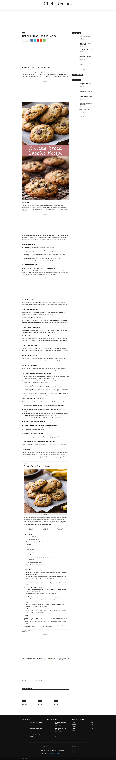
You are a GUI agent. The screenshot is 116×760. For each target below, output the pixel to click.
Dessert (27, 31)
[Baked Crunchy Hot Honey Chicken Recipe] (75, 45)
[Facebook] (31, 40)
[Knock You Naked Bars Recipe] (75, 51)
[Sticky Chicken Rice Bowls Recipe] (75, 58)
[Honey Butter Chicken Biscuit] (25, 724)
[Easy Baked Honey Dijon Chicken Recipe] (75, 64)
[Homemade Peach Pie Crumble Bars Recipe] (45, 696)
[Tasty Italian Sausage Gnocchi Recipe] (25, 736)
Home (23, 31)
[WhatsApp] (44, 40)
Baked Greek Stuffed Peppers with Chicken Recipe (33, 680)
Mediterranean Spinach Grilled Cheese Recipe (59, 659)
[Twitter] (35, 40)
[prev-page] (23, 707)
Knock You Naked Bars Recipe (86, 49)
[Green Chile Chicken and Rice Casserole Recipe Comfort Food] (75, 98)
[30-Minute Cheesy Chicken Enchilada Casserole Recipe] (75, 91)
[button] (92, 10)
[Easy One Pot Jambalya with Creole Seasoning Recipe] (25, 730)
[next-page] (25, 707)
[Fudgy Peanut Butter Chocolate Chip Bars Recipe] (61, 696)
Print (45, 514)
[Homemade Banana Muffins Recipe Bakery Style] (29, 696)
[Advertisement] (58, 21)
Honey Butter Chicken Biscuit (36, 722)
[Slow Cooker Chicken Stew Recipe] (75, 38)
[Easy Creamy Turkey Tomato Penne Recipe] (75, 85)
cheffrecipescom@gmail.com (52, 753)
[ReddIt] (41, 40)
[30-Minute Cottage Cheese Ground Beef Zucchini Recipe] (75, 111)
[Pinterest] (38, 40)
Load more (82, 69)
